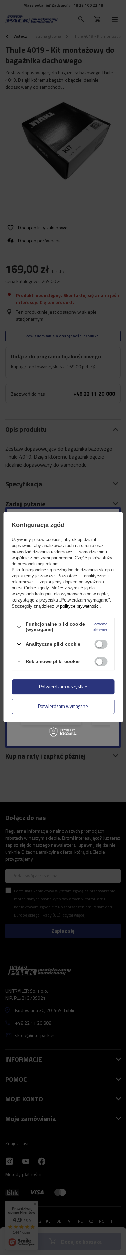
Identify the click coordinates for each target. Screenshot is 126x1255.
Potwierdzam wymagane (63, 706)
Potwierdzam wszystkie (63, 686)
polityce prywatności (80, 606)
